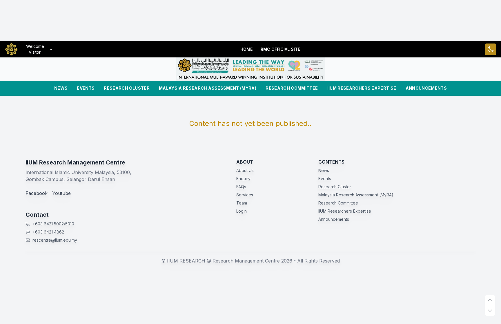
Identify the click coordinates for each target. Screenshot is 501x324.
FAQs (241, 186)
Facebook (37, 193)
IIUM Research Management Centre (75, 162)
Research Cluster (127, 88)
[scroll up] (490, 300)
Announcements (426, 88)
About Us (245, 170)
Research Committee (292, 88)
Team (241, 202)
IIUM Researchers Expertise (361, 88)
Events (86, 88)
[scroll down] (490, 311)
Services (244, 194)
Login (241, 211)
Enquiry (243, 178)
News (61, 88)
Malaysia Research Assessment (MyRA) (207, 88)
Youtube (61, 193)
